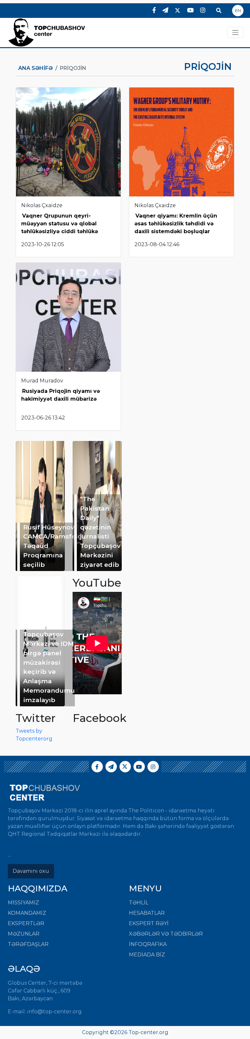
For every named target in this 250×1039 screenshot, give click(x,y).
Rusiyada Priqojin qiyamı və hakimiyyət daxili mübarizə (60, 395)
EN (238, 10)
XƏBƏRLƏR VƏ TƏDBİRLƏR (166, 934)
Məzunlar (23, 934)
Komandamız (27, 913)
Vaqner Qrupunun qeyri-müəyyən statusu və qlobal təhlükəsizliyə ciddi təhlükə (59, 223)
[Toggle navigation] (235, 32)
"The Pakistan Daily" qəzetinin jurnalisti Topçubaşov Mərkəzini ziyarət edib (100, 531)
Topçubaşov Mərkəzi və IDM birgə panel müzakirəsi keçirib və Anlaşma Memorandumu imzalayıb (49, 667)
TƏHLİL (138, 902)
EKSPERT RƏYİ (149, 923)
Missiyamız (23, 902)
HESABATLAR (147, 913)
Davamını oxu (31, 871)
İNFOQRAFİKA (148, 944)
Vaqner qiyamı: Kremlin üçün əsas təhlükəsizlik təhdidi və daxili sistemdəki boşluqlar (175, 223)
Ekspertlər (26, 923)
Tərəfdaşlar (28, 944)
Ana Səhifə (35, 68)
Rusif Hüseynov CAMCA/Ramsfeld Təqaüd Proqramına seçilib (52, 545)
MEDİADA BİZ (147, 955)
